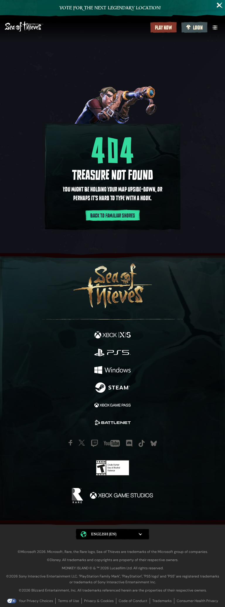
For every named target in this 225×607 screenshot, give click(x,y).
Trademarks (162, 601)
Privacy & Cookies (99, 601)
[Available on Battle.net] (112, 423)
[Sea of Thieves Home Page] (76, 27)
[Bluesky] (153, 443)
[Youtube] (111, 443)
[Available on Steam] (112, 388)
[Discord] (129, 443)
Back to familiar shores (112, 216)
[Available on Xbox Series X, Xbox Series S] (112, 335)
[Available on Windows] (112, 370)
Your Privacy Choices (36, 601)
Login (198, 28)
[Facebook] (70, 442)
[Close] (220, 5)
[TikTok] (141, 443)
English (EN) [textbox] (103, 534)
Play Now (163, 28)
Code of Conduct (133, 601)
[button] (112, 534)
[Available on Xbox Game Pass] (112, 405)
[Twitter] (82, 442)
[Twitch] (94, 443)
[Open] (215, 27)
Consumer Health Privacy (197, 601)
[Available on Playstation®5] (112, 353)
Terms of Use (68, 601)
